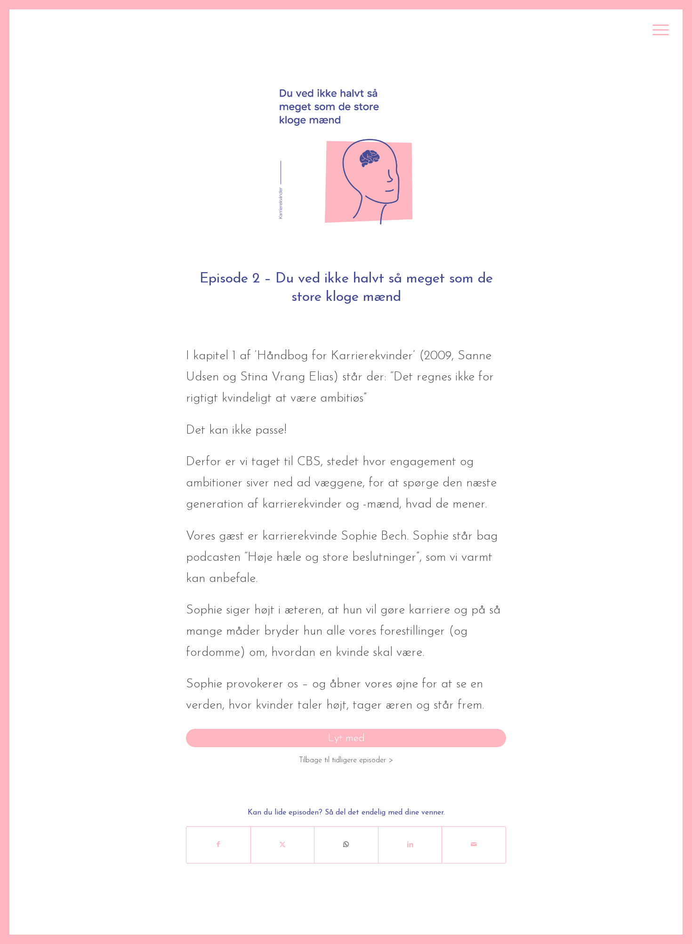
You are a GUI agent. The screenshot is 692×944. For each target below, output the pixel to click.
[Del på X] (282, 845)
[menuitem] (657, 30)
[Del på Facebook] (218, 845)
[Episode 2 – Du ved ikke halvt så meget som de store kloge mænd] (346, 154)
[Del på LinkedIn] (410, 845)
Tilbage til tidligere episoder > (346, 760)
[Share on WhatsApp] (346, 845)
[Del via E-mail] (474, 845)
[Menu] (657, 30)
